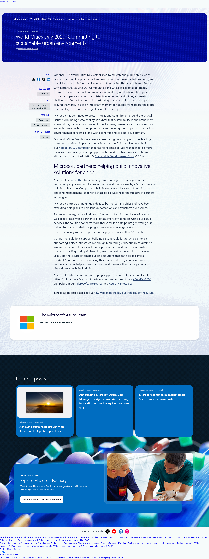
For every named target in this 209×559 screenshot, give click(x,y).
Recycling (106, 557)
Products (118, 537)
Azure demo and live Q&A (77, 540)
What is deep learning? (44, 546)
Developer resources (91, 543)
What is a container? (91, 546)
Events (45, 137)
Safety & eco (96, 557)
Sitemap (26, 557)
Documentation (70, 543)
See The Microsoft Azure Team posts (56, 322)
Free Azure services (142, 537)
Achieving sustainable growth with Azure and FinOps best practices (41, 429)
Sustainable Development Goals (114, 156)
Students (105, 543)
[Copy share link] (33, 79)
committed (76, 180)
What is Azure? (6, 537)
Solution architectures (48, 540)
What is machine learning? (22, 546)
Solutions (4, 540)
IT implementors (41, 125)
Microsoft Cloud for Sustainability (39, 106)
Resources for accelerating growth (23, 540)
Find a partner (57, 543)
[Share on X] (43, 79)
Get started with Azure (23, 537)
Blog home (21, 19)
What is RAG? (107, 546)
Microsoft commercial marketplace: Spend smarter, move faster (162, 397)
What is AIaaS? (60, 546)
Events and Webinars (118, 543)
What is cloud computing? (183, 543)
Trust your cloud (76, 537)
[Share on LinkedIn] (48, 79)
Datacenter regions (60, 537)
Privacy (50, 557)
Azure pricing (128, 537)
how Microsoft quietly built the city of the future (124, 292)
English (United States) (10, 549)
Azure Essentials (91, 537)
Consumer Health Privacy (11, 557)
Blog (80, 543)
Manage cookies (61, 557)
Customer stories (106, 537)
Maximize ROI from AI (198, 537)
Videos (168, 543)
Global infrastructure (43, 537)
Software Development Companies (15, 543)
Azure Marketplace (120, 283)
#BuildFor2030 (142, 279)
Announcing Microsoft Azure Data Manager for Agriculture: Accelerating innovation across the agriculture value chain (104, 401)
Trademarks (85, 557)
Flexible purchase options (162, 537)
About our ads (117, 557)
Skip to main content (9, 1)
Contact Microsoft (38, 557)
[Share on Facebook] (38, 79)
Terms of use (73, 557)
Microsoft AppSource (88, 283)
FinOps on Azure (181, 537)
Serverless (43, 94)
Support (62, 540)
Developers (43, 120)
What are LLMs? (75, 546)
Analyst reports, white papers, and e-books (146, 543)
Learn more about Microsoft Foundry (42, 499)
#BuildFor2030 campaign (74, 147)
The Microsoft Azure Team (28, 49)
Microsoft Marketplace (40, 543)
